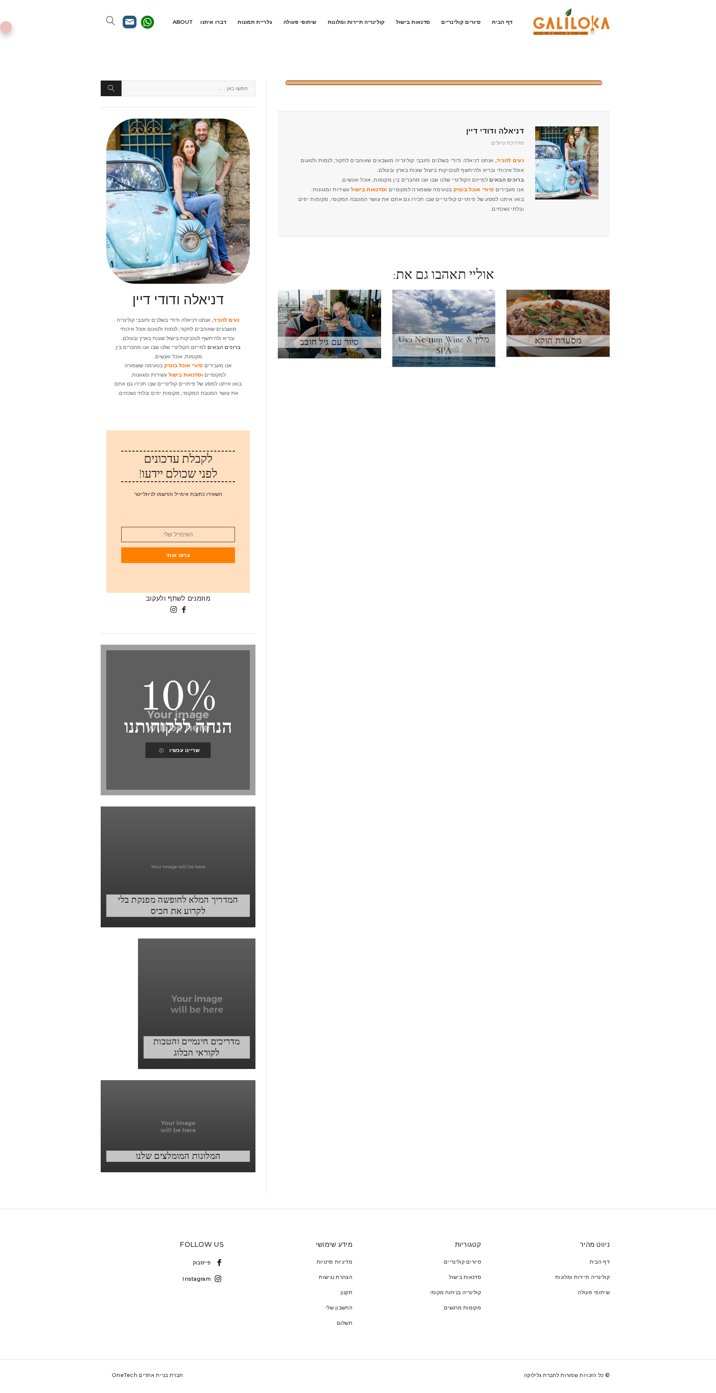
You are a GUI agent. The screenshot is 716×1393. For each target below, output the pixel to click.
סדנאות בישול (413, 22)
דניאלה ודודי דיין (495, 130)
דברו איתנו (213, 22)
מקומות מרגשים (462, 1307)
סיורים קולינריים (461, 22)
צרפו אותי (178, 555)
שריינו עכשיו (184, 750)
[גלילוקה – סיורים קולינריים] (571, 22)
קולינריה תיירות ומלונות (356, 22)
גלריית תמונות (255, 22)
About (183, 22)
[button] (111, 88)
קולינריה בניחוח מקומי (455, 1292)
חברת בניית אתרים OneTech (147, 1375)
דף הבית (502, 22)
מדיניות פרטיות (334, 1261)
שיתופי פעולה (300, 22)
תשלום (345, 1323)
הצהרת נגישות (335, 1277)
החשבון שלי (339, 1307)
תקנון (346, 1292)
